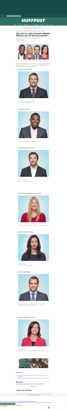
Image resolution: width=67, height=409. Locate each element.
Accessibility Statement (36, 402)
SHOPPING (36, 24)
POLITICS (19, 24)
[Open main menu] (1, 16)
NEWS (15, 24)
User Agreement (19, 402)
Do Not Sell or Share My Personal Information (7, 403)
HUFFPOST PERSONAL (21, 401)
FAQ (13, 402)
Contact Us (8, 402)
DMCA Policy (30, 402)
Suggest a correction (33, 386)
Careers (15, 402)
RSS (11, 402)
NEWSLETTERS (33, 401)
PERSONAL (42, 24)
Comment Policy (25, 402)
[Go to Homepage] (49, 407)
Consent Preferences (49, 402)
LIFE (32, 24)
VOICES (47, 24)
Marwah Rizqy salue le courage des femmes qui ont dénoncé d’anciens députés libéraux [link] (33, 378)
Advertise (5, 402)
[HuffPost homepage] (12, 400)
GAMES (51, 24)
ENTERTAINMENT (26, 24)
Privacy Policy (43, 402)
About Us (1, 402)
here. (44, 30)
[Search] (5, 16)
